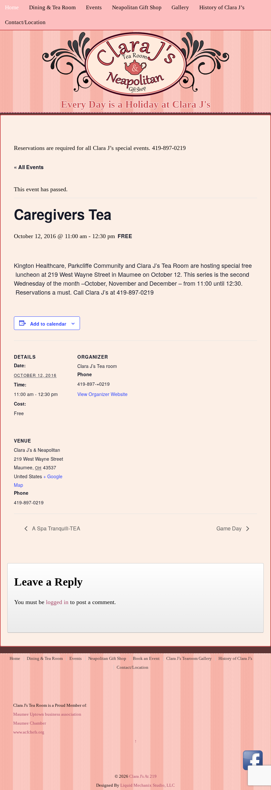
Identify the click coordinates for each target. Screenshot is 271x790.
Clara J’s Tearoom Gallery (189, 658)
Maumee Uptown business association (47, 714)
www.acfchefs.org (28, 732)
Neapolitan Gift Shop (137, 7)
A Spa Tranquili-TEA (55, 528)
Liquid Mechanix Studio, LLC (147, 785)
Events (94, 7)
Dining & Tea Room (52, 7)
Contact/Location (25, 22)
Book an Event (146, 658)
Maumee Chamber (29, 723)
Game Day (229, 528)
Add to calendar (48, 323)
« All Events (29, 167)
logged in (57, 602)
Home (12, 7)
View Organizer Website (102, 394)
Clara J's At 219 (142, 776)
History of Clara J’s (222, 7)
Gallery (180, 7)
